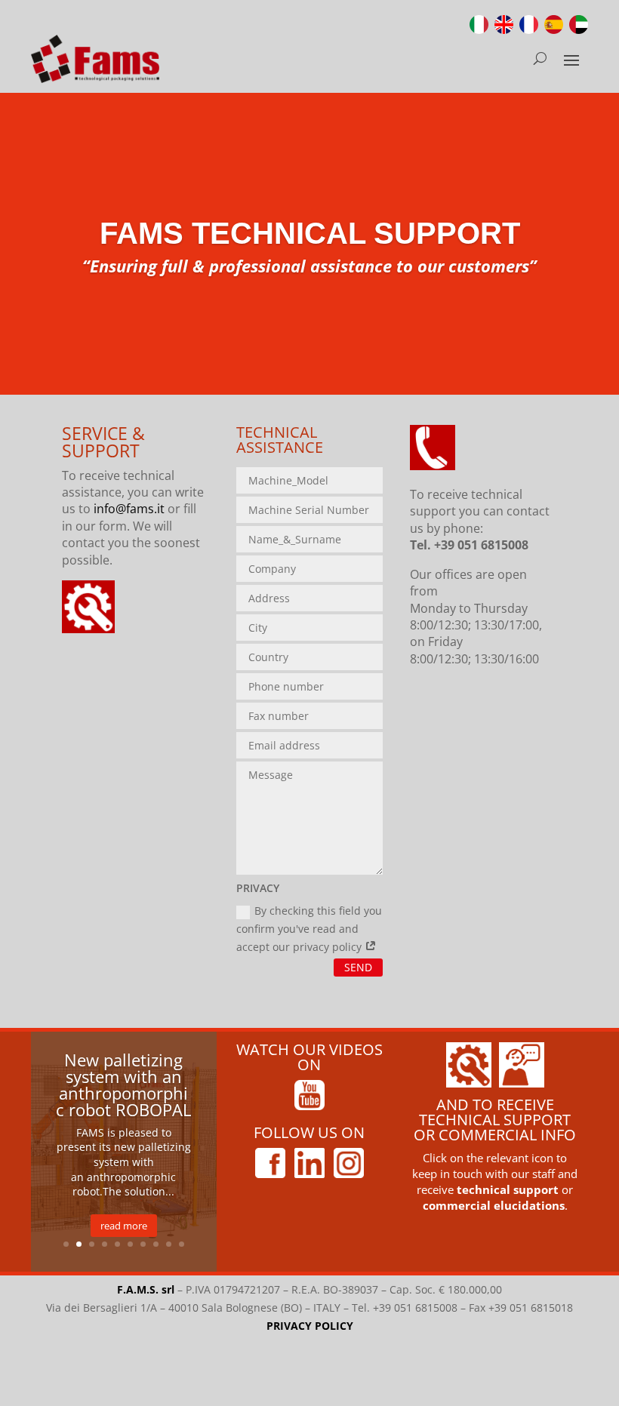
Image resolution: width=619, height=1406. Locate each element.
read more (123, 1225)
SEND (358, 967)
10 (181, 1244)
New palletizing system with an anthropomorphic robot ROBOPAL (123, 1084)
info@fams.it (129, 508)
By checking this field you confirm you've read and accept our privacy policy (309, 928)
